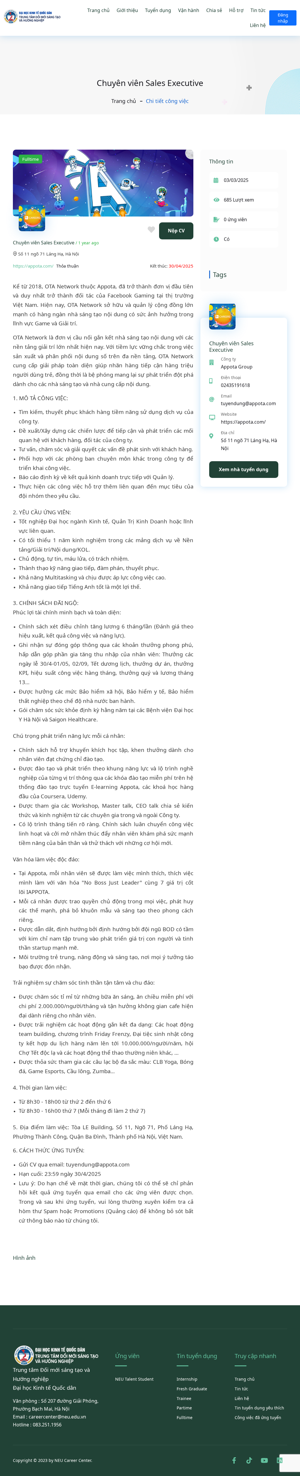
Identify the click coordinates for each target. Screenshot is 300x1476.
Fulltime (184, 1417)
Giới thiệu (127, 10)
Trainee (184, 1398)
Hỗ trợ (236, 10)
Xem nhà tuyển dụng (243, 469)
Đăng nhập (283, 18)
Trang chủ (98, 10)
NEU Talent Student (134, 1379)
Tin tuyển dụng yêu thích (259, 1408)
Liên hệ (258, 25)
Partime (184, 1408)
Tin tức (258, 10)
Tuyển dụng (158, 10)
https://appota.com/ (33, 266)
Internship (187, 1379)
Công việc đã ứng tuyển (258, 1417)
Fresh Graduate (192, 1389)
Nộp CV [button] (176, 230)
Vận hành (188, 10)
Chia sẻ (214, 10)
